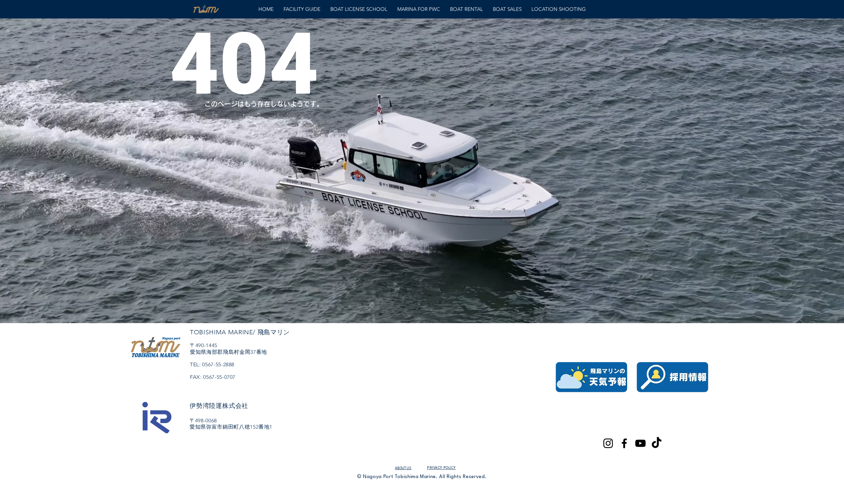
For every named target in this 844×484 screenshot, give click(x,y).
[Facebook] (624, 443)
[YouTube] (640, 443)
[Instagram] (608, 443)
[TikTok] (656, 443)
